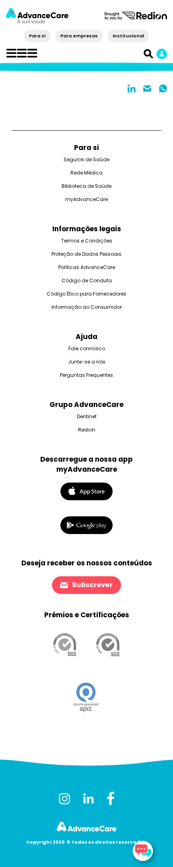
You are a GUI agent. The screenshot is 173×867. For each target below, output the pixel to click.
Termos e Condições (86, 240)
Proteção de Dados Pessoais (86, 254)
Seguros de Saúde (86, 159)
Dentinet (87, 416)
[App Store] (86, 491)
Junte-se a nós (86, 361)
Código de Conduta (87, 280)
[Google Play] (86, 525)
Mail (147, 88)
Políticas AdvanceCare (86, 267)
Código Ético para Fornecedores (86, 293)
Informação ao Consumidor (86, 307)
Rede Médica (86, 172)
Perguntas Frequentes (86, 375)
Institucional (128, 36)
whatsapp (163, 88)
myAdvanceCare (86, 199)
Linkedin (132, 88)
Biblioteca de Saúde (86, 186)
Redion (86, 429)
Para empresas (79, 36)
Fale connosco (86, 348)
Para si (37, 36)
